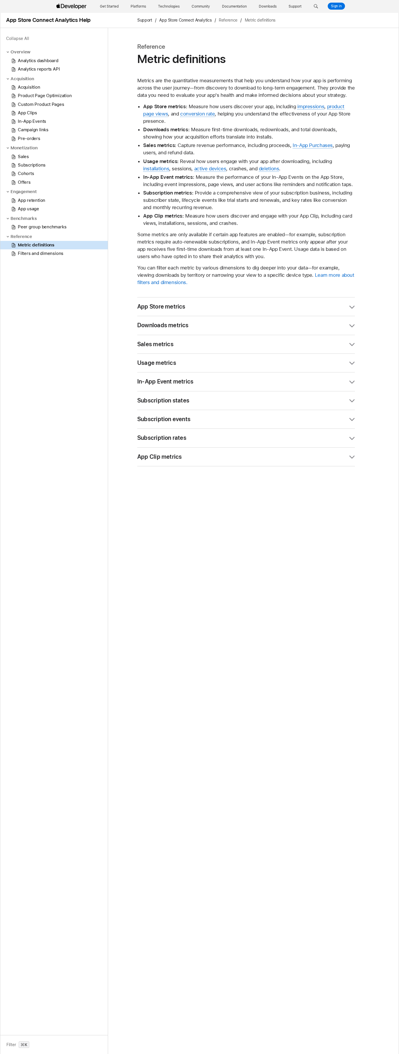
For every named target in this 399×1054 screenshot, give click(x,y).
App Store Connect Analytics (185, 20)
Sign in (336, 6)
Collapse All (17, 38)
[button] (315, 6)
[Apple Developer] (72, 6)
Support (144, 20)
